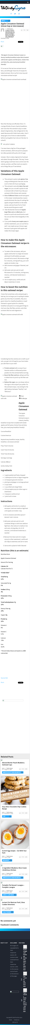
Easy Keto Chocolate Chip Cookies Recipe (14, 808)
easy (14, 32)
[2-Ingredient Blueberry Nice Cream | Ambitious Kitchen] (1, 865)
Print (22, 396)
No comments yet (8, 920)
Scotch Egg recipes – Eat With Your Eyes (14, 852)
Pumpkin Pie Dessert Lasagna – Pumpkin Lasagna (13, 886)
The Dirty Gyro (18, 1017)
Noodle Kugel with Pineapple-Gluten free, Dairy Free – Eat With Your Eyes (25, 959)
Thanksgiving (11, 36)
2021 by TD (15, 1022)
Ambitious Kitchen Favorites (12, 772)
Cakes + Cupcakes (8, 895)
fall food (7, 33)
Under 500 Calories (9, 37)
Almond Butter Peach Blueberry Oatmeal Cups (13, 764)
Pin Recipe (23, 398)
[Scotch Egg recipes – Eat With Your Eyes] (15, 835)
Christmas (7, 31)
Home (10, 1020)
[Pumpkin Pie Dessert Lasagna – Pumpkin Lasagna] (1, 882)
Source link (4, 678)
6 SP (4, 816)
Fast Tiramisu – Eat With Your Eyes (25, 981)
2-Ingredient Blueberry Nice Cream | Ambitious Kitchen (14, 869)
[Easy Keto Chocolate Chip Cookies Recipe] (15, 790)
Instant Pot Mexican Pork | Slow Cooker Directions (13, 903)
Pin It (2, 42)
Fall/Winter (12, 33)
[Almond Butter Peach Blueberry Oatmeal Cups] (1, 760)
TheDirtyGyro (10, 28)
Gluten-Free (8, 34)
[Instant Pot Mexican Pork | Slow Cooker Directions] (1, 900)
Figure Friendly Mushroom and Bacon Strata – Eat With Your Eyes (25, 1002)
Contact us (16, 1020)
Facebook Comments (10, 924)
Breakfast (12, 30)
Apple (3, 21)
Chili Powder (7, 912)
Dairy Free (10, 32)
